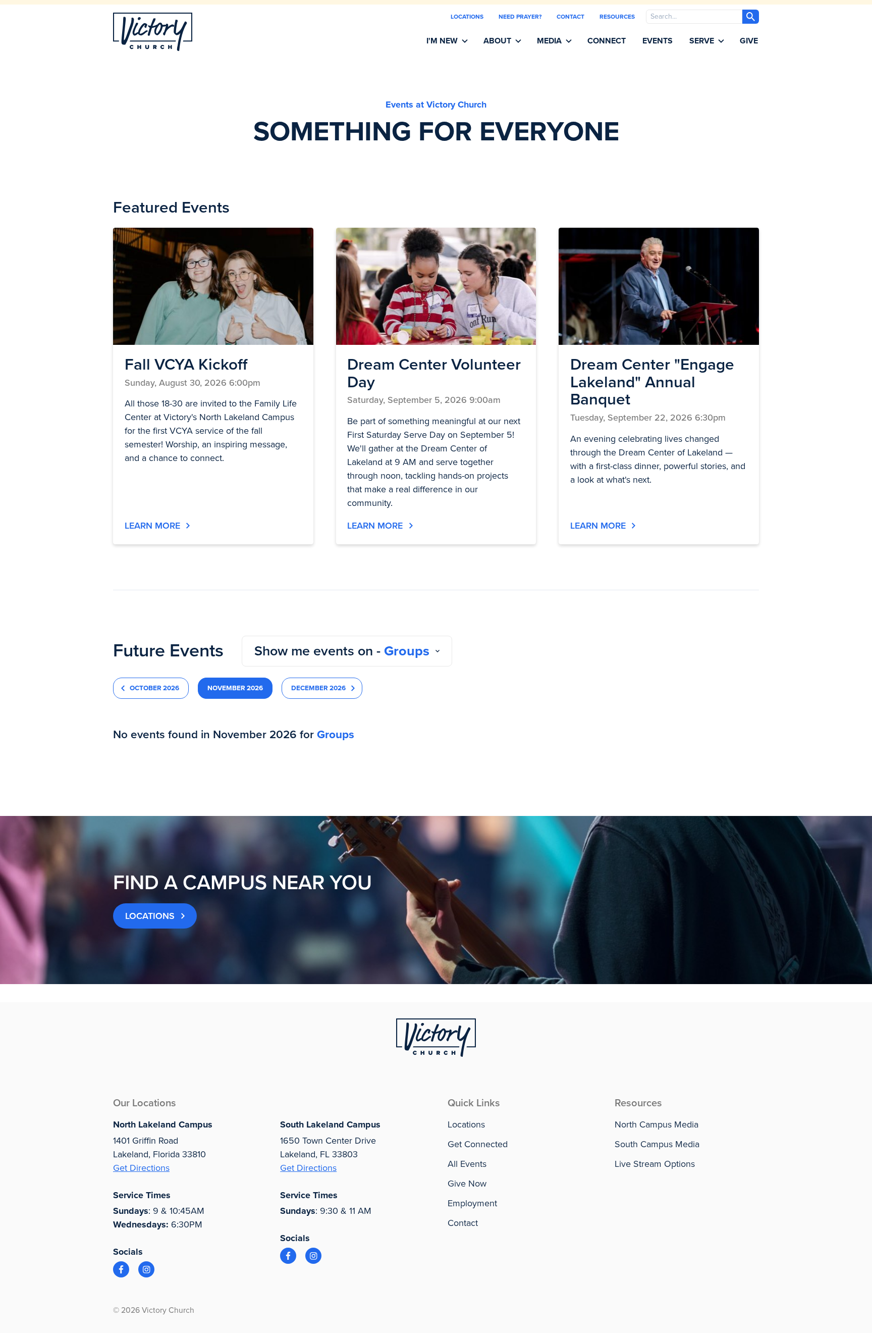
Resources (617, 16)
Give (749, 41)
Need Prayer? (520, 16)
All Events (467, 1163)
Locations (467, 16)
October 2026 (154, 688)
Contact (570, 16)
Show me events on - (341, 651)
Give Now (467, 1183)
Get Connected (478, 1144)
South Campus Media (657, 1144)
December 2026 (318, 688)
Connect (606, 41)
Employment (472, 1203)
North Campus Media (656, 1124)
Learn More (152, 525)
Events (657, 41)
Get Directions (141, 1167)
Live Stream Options (655, 1163)
